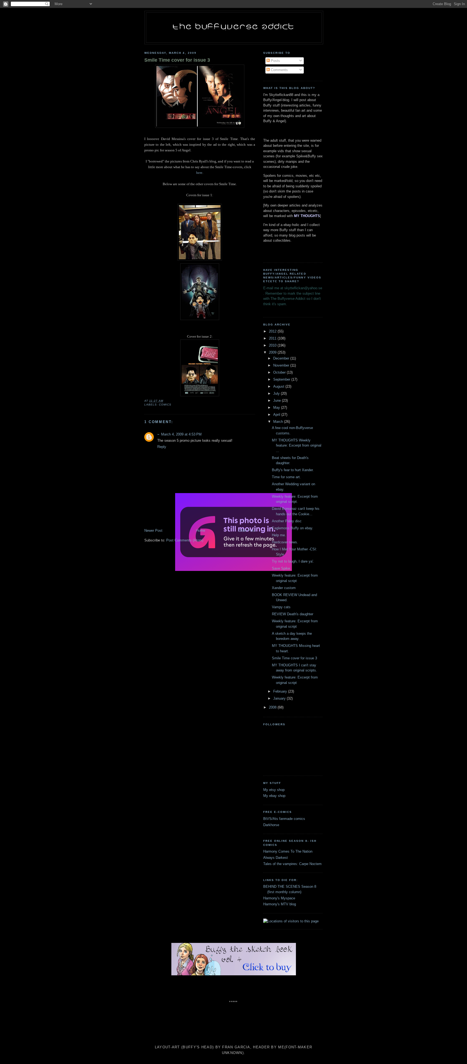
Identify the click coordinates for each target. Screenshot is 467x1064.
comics (165, 404)
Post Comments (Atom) (184, 540)
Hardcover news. (285, 542)
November (281, 365)
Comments (279, 70)
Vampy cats (281, 607)
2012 (273, 331)
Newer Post (153, 530)
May (277, 407)
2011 (273, 338)
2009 (273, 352)
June (277, 400)
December (281, 358)
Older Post (246, 530)
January (280, 698)
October (280, 372)
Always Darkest (275, 858)
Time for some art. (286, 477)
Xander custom (284, 588)
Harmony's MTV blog (279, 904)
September (282, 379)
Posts (275, 61)
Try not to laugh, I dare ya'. (293, 561)
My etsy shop (274, 790)
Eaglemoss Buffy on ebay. (292, 528)
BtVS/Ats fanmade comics (284, 819)
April (277, 415)
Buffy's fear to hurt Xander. (293, 470)
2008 (273, 707)
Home (200, 530)
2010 (273, 345)
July (277, 393)
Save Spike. (281, 568)
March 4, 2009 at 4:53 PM (181, 434)
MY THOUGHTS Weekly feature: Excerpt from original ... (296, 445)
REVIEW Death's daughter (292, 614)
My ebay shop (274, 796)
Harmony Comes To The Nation (287, 851)
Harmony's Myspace (279, 898)
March (278, 422)
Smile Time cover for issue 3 (177, 60)
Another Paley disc (287, 521)
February (280, 691)
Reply (161, 447)
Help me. (279, 535)
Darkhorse (271, 825)
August (279, 386)
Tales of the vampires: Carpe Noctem (292, 864)
